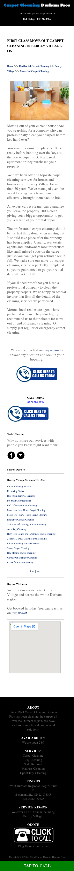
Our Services (25, 13)
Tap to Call (37, 866)
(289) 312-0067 (35, 401)
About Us (38, 13)
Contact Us (49, 13)
